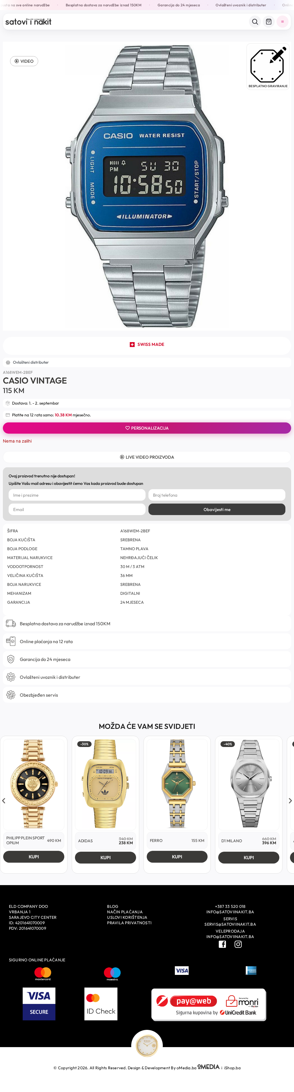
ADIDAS (85, 840)
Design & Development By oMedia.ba (163, 1067)
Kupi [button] (34, 857)
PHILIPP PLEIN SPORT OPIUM (25, 840)
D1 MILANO (231, 840)
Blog (112, 906)
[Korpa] (269, 22)
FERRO (156, 840)
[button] (24, 61)
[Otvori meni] (282, 22)
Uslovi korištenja (127, 917)
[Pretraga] (255, 22)
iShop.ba (232, 1067)
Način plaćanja (125, 911)
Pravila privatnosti (129, 922)
